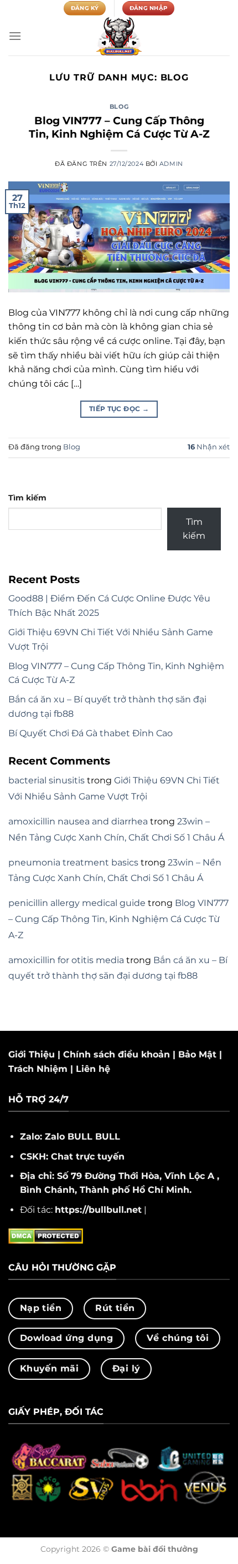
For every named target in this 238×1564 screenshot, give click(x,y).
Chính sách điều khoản (116, 1054)
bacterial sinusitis (46, 780)
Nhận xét (209, 447)
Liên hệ (93, 1069)
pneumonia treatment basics (73, 862)
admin (171, 164)
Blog (119, 106)
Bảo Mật (197, 1054)
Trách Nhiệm (38, 1069)
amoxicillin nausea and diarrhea (78, 821)
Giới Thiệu (31, 1054)
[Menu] (15, 35)
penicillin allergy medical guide (77, 903)
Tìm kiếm (27, 498)
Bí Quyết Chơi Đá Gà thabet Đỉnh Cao (90, 733)
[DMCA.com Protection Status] (45, 1235)
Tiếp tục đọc (119, 408)
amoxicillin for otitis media (66, 960)
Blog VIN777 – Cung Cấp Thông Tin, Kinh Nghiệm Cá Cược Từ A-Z (119, 127)
